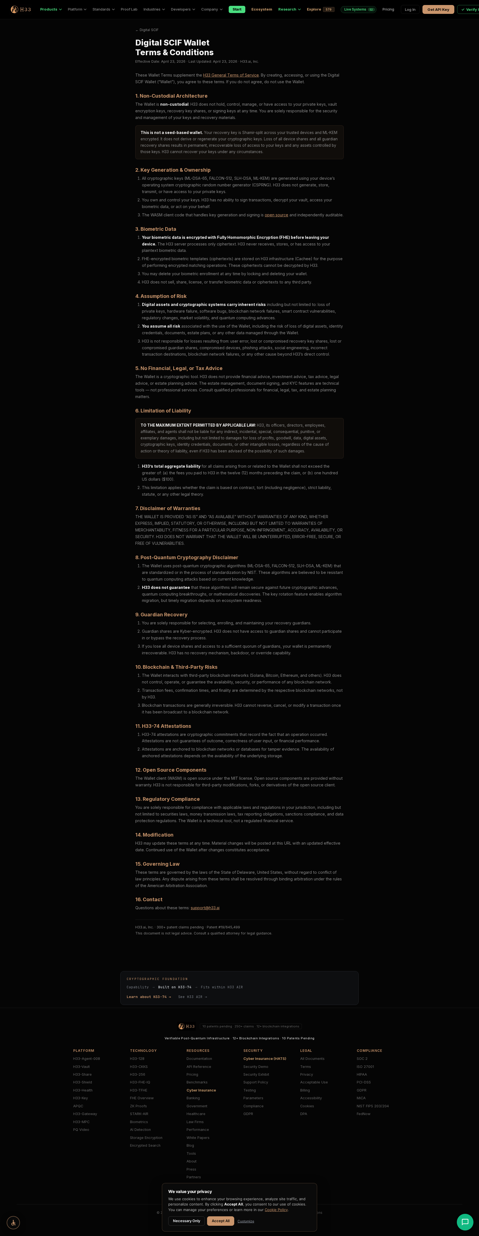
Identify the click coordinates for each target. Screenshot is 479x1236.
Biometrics (139, 1122)
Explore (319, 9)
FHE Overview (142, 1098)
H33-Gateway (85, 1114)
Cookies (307, 1106)
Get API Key (438, 9)
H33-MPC (81, 1122)
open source (276, 214)
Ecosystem (261, 9)
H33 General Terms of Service (231, 75)
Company (209, 9)
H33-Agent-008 (86, 1059)
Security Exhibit (256, 1074)
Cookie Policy (276, 1209)
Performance (198, 1130)
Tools (191, 1153)
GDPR (248, 1114)
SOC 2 (362, 1059)
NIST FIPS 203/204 (373, 1106)
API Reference (199, 1067)
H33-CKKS (139, 1067)
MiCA (361, 1098)
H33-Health (83, 1090)
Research (287, 9)
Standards (101, 9)
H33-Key (80, 1098)
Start (237, 9)
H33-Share (82, 1074)
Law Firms (195, 1122)
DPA (303, 1114)
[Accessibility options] (13, 1222)
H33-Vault (81, 1067)
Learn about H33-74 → (149, 996)
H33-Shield (82, 1082)
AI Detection (140, 1130)
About (192, 1161)
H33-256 (137, 1074)
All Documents (312, 1059)
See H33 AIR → (192, 996)
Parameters (253, 1098)
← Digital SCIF (147, 30)
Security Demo (255, 1067)
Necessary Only (186, 1221)
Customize (246, 1221)
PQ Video (81, 1130)
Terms (305, 1067)
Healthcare (196, 1114)
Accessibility (311, 1098)
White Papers (198, 1138)
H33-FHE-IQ (140, 1082)
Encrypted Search (145, 1145)
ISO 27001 (365, 1067)
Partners (194, 1177)
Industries (152, 9)
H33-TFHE (138, 1090)
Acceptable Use (314, 1082)
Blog (190, 1145)
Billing (305, 1090)
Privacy (306, 1074)
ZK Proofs (138, 1106)
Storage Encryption (146, 1138)
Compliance (253, 1106)
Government (197, 1106)
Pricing (388, 9)
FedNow (363, 1114)
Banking (193, 1098)
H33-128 (137, 1059)
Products (48, 9)
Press (191, 1169)
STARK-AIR (139, 1114)
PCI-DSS (364, 1082)
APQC (78, 1106)
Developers (181, 9)
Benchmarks (197, 1082)
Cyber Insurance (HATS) (264, 1059)
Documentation (199, 1059)
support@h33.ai (205, 907)
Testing (249, 1090)
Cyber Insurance (201, 1090)
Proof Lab (129, 9)
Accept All (221, 1221)
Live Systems (358, 9)
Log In (410, 9)
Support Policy (255, 1082)
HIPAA (362, 1074)
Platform (75, 9)
